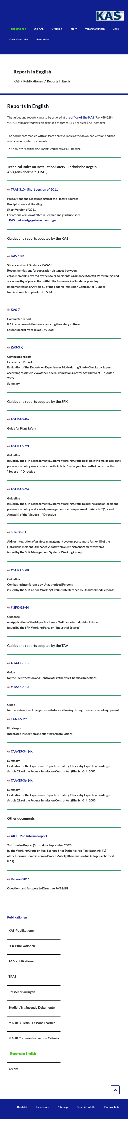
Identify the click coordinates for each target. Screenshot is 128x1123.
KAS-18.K (17, 256)
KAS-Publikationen (22, 930)
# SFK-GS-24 (20, 489)
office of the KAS (82, 117)
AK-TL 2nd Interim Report (29, 836)
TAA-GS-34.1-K (21, 751)
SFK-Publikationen (21, 946)
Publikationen (33, 81)
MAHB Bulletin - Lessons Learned (32, 1023)
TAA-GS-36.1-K (21, 780)
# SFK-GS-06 (20, 419)
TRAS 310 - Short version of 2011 (34, 189)
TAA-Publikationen (21, 961)
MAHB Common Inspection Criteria (33, 1038)
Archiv (13, 1069)
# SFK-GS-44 (20, 607)
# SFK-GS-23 (20, 446)
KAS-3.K (17, 347)
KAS (17, 81)
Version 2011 (20, 879)
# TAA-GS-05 (20, 663)
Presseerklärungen (21, 992)
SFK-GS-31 (18, 532)
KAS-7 (15, 310)
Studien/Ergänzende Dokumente (31, 1007)
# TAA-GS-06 (20, 687)
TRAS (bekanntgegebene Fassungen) (32, 220)
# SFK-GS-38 (20, 570)
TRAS (12, 976)
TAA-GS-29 (19, 719)
